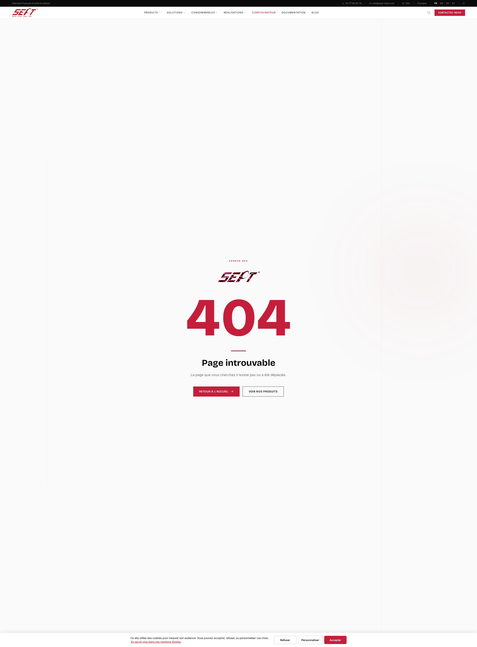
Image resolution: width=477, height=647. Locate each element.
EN (441, 3)
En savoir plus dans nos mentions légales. (156, 641)
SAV (407, 3)
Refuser (285, 640)
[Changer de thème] (463, 3)
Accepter (335, 640)
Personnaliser (310, 640)
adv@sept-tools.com (383, 3)
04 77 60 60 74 (353, 3)
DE (447, 3)
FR (435, 3)
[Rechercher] (429, 12)
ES (453, 3)
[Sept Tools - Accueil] (25, 12)
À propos (422, 3)
